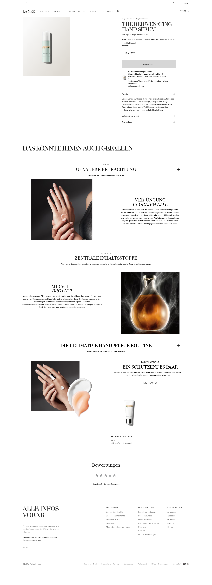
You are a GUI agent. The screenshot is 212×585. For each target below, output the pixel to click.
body (123, 19)
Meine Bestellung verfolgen (118, 527)
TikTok (170, 527)
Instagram (171, 512)
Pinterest (171, 519)
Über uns (142, 527)
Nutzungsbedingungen (160, 564)
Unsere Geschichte (114, 512)
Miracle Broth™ (113, 519)
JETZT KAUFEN (150, 382)
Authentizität (142, 564)
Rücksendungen (145, 515)
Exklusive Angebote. (135, 86)
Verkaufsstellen (145, 519)
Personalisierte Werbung (110, 564)
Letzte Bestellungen (147, 534)
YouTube (170, 523)
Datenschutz (128, 564)
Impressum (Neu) (90, 564)
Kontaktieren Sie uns (147, 512)
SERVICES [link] (93, 11)
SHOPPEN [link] (44, 11)
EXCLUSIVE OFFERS (76, 11)
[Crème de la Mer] (30, 11)
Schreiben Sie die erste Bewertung (155, 39)
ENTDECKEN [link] (107, 11)
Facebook (171, 515)
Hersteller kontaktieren (148, 523)
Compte (186, 3)
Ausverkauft (148, 64)
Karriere (141, 530)
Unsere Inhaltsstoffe (115, 515)
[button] (26, 3)
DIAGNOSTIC (58, 11)
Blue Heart (111, 523)
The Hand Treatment (122, 436)
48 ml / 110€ (130, 52)
